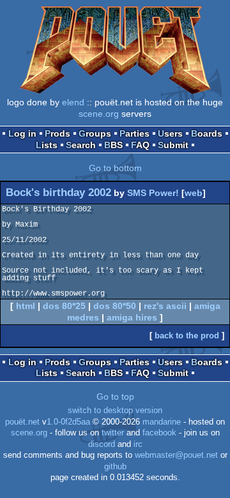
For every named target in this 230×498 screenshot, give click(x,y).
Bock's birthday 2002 (58, 192)
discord (101, 444)
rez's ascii (165, 306)
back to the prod (187, 335)
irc (138, 444)
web (194, 193)
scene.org (99, 114)
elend (73, 102)
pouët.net (22, 422)
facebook (159, 432)
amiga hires (132, 317)
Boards (206, 133)
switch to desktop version (115, 410)
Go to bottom (115, 168)
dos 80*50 (114, 306)
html (25, 306)
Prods (57, 133)
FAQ (140, 145)
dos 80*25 (64, 306)
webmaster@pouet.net (176, 455)
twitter (113, 432)
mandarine (161, 422)
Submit (173, 145)
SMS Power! (153, 193)
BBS (113, 145)
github (115, 466)
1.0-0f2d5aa (68, 422)
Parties (134, 133)
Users (170, 133)
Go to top (115, 396)
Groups (95, 133)
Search (81, 145)
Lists (46, 145)
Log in (22, 133)
